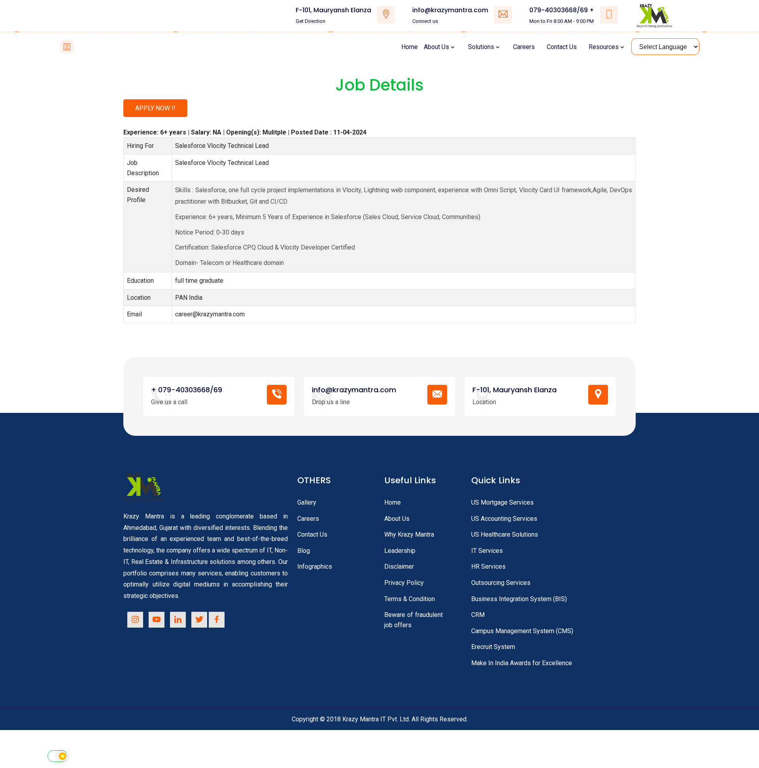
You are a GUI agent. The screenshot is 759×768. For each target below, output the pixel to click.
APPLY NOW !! (155, 108)
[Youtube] (156, 620)
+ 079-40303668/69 (186, 390)
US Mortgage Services (502, 502)
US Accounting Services (504, 518)
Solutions (481, 47)
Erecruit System (493, 647)
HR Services (488, 566)
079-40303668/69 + (561, 10)
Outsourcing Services (501, 582)
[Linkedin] (178, 620)
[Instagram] (135, 620)
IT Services (487, 550)
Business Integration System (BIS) (519, 599)
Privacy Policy (404, 582)
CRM (478, 615)
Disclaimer (399, 566)
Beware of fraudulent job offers (413, 620)
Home (409, 47)
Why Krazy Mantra (409, 534)
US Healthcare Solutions (504, 534)
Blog (303, 550)
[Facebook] (217, 620)
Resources (604, 47)
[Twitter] (199, 620)
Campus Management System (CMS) (522, 631)
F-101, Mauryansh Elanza (333, 10)
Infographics (314, 566)
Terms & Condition (409, 599)
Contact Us (562, 47)
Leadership (399, 550)
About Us (436, 47)
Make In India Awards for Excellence (521, 663)
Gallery (306, 502)
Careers (524, 47)
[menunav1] (67, 47)
